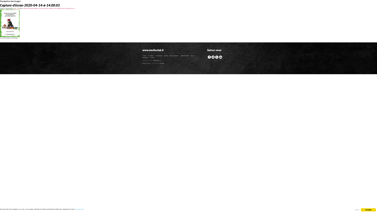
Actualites (150, 55)
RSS (216, 57)
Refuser (357, 210)
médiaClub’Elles (184, 55)
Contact (152, 57)
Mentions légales (146, 63)
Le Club (144, 55)
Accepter (368, 210)
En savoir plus (79, 209)
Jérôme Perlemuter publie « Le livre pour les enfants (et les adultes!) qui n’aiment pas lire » (49, 8)
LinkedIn (220, 57)
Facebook (209, 57)
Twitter (213, 57)
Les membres (158, 55)
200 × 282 (17, 8)
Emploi (166, 55)
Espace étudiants (174, 55)
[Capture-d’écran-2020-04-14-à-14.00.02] (10, 36)
